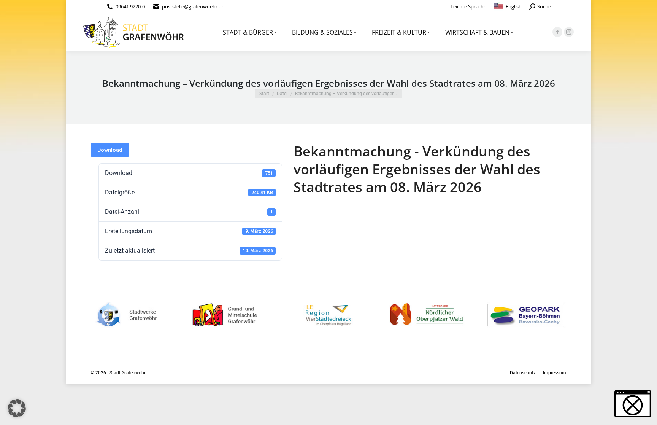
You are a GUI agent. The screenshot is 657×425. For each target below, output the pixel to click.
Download (109, 150)
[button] (16, 408)
